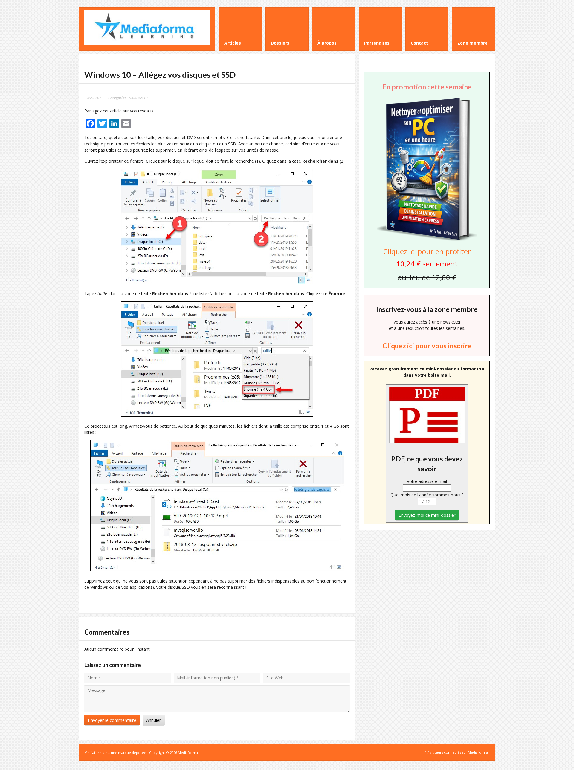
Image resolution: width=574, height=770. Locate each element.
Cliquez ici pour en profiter (427, 251)
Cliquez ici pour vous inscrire (427, 345)
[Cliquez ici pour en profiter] (427, 240)
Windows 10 (138, 97)
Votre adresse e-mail (427, 481)
